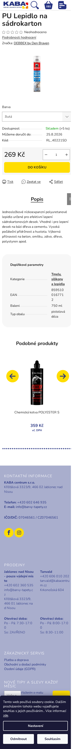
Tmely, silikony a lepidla (58, 279)
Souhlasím (52, 739)
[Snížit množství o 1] (46, 155)
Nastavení (35, 726)
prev (14, 378)
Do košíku (37, 167)
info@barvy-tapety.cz (31, 507)
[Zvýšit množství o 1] (67, 155)
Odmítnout (18, 739)
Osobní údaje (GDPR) (20, 669)
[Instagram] (19, 532)
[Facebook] (9, 532)
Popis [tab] (37, 199)
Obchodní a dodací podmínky (25, 664)
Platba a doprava (16, 660)
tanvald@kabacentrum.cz (54, 583)
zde (5, 715)
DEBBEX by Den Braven (31, 43)
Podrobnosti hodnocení (19, 37)
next (65, 378)
